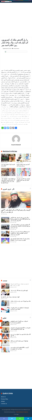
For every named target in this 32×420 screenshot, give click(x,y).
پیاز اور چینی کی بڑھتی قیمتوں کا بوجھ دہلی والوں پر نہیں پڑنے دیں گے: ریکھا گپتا (19, 239)
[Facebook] (14, 414)
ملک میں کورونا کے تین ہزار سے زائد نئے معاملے (20, 301)
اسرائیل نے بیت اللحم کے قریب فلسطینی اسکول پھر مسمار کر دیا (19, 321)
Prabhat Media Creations (22, 412)
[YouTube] (18, 414)
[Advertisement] (16, 20)
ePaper (3, 401)
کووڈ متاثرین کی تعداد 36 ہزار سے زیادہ (19, 290)
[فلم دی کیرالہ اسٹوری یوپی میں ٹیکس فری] (8, 158)
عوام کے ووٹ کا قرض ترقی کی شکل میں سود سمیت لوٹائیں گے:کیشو (23, 180)
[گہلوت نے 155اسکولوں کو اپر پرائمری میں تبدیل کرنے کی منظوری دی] (5, 349)
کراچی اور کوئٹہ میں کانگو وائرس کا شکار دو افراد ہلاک (19, 284)
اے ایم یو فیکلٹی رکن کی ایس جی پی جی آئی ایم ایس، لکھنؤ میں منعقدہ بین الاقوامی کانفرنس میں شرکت (20, 233)
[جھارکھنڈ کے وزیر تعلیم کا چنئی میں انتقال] (5, 343)
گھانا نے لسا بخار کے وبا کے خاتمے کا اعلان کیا (10, 297)
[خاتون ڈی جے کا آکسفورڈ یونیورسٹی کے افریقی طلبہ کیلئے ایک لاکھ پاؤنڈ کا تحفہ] (5, 330)
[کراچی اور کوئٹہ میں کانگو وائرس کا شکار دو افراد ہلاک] (5, 286)
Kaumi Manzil (16, 145)
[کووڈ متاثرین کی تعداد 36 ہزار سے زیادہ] (5, 292)
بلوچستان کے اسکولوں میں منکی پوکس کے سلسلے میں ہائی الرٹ (19, 308)
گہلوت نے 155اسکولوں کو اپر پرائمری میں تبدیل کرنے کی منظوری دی (19, 348)
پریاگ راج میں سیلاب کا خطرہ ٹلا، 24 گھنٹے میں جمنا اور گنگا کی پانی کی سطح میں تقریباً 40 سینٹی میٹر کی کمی (20, 219)
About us (3, 396)
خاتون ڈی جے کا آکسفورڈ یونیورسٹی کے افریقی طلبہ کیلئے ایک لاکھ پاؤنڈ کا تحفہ (20, 328)
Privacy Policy (4, 399)
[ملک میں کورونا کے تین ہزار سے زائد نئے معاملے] (5, 303)
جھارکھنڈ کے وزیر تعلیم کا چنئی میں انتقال (19, 341)
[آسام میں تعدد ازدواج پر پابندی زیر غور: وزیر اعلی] (24, 158)
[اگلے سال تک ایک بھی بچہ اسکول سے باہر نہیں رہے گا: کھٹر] (5, 336)
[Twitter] (16, 414)
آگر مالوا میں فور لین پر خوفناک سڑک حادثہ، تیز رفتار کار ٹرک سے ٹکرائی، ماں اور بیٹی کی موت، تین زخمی (20, 226)
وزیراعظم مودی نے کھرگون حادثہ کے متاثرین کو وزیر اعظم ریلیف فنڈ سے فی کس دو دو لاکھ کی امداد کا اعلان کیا (8, 181)
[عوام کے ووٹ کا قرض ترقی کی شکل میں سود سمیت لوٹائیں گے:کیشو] (24, 172)
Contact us (4, 403)
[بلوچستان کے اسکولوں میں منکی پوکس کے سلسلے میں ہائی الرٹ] (5, 310)
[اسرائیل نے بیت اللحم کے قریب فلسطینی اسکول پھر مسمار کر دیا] (5, 323)
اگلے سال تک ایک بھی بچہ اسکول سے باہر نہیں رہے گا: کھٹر (20, 335)
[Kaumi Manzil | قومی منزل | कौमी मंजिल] (6, 1)
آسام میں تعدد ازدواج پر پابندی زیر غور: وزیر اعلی (23, 165)
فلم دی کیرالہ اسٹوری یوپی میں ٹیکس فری (8, 165)
